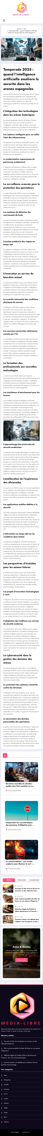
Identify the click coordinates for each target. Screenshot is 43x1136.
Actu (5, 1075)
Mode (6, 1108)
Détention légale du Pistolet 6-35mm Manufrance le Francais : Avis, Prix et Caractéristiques (26, 910)
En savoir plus (21, 960)
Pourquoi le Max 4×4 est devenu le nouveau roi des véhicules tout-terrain (27, 890)
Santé (5, 1113)
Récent (9, 880)
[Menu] (4, 20)
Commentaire (34, 880)
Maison (6, 1103)
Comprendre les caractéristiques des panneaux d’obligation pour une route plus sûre (19, 823)
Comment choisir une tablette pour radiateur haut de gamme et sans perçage (27, 920)
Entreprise (7, 1080)
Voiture (6, 1122)
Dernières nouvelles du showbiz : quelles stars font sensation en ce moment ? (19, 785)
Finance (6, 1089)
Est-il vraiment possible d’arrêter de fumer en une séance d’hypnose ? (27, 900)
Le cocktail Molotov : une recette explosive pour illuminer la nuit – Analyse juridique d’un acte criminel (19, 862)
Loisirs (6, 1099)
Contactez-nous (26, 1132)
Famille (6, 1085)
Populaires (22, 880)
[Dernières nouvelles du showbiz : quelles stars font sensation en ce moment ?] (21, 772)
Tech (5, 1117)
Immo (5, 1094)
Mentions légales (15, 1132)
